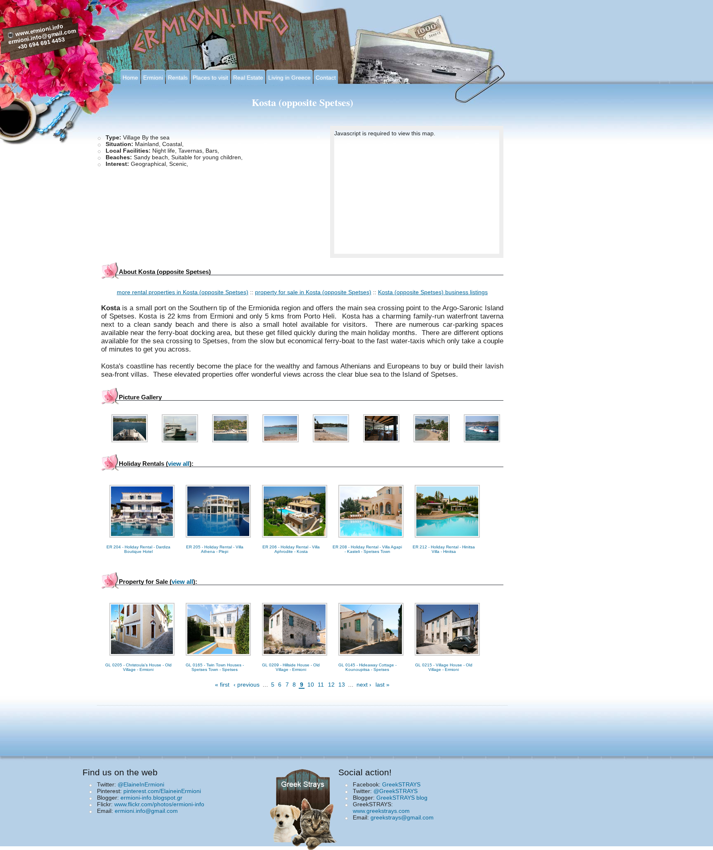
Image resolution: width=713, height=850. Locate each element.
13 (341, 684)
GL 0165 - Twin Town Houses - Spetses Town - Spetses (215, 667)
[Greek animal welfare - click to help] (304, 807)
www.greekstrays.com (381, 811)
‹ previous (247, 684)
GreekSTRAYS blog (401, 797)
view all (178, 463)
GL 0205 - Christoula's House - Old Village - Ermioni (138, 667)
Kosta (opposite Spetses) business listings (433, 292)
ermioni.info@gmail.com (146, 811)
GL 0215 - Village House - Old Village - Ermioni (443, 667)
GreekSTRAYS (401, 784)
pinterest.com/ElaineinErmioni (162, 791)
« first (222, 684)
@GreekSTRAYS (395, 791)
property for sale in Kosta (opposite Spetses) (313, 292)
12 (331, 684)
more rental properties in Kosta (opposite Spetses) (182, 292)
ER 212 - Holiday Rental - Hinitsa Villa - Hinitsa (444, 549)
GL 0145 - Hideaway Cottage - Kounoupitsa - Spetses (367, 667)
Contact (326, 77)
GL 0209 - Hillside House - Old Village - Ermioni (291, 667)
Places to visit (210, 77)
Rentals (178, 77)
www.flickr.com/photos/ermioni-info (159, 804)
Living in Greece (289, 77)
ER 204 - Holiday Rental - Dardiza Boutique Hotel (138, 549)
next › (363, 684)
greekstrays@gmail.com (402, 817)
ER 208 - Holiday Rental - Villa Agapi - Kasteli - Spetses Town (367, 549)
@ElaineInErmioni (141, 784)
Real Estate (248, 77)
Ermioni (153, 77)
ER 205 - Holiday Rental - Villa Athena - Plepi (214, 549)
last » (382, 684)
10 (310, 684)
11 (321, 684)
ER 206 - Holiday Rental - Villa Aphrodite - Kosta (291, 549)
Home (130, 77)
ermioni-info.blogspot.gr (151, 797)
